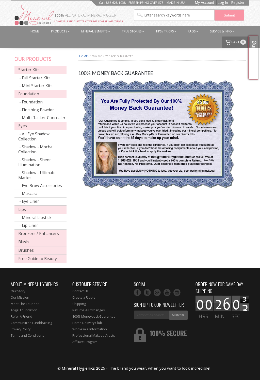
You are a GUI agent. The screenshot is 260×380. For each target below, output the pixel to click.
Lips (22, 209)
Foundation (28, 94)
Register (238, 2)
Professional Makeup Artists (93, 335)
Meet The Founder (25, 304)
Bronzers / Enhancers (38, 233)
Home (83, 56)
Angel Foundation (24, 310)
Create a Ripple (83, 297)
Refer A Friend (21, 316)
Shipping (79, 304)
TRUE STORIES (132, 31)
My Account (204, 2)
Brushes (26, 250)
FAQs (192, 31)
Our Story (18, 291)
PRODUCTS (59, 31)
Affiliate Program (85, 342)
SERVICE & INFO (221, 31)
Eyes (22, 126)
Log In (223, 2)
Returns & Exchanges (88, 310)
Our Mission (20, 297)
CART (237, 42)
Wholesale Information (89, 329)
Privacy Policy (20, 329)
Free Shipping (253, 57)
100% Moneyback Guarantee (94, 316)
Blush (23, 242)
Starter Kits (29, 70)
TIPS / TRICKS (165, 31)
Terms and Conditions (27, 335)
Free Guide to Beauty (37, 258)
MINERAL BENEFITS (94, 31)
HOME (34, 31)
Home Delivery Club (87, 323)
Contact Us (80, 291)
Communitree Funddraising (31, 323)
